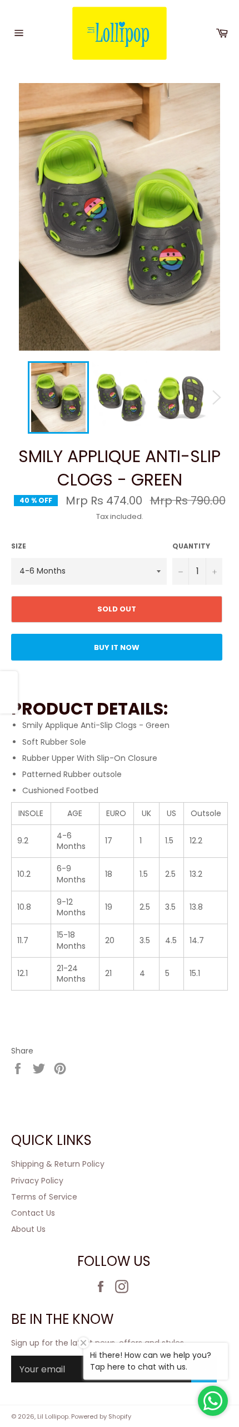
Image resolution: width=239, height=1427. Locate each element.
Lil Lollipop (52, 1416)
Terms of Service (44, 1196)
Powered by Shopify (101, 1416)
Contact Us (33, 1213)
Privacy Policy (37, 1180)
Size (18, 546)
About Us (28, 1229)
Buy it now (117, 647)
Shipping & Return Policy (57, 1163)
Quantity (191, 546)
